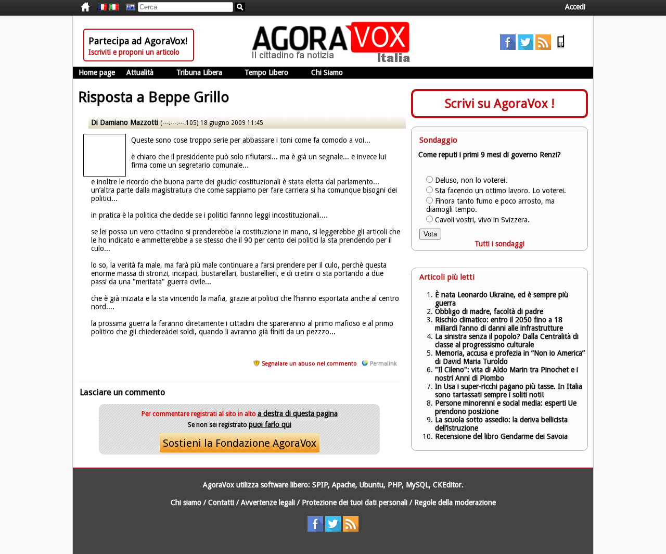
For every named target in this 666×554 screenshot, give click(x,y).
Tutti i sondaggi (499, 244)
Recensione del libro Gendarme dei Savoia (501, 436)
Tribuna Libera (199, 72)
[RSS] (543, 47)
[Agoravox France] (102, 7)
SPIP (320, 485)
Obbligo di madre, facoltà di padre (489, 311)
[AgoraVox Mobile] (561, 47)
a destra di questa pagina (298, 413)
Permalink (383, 363)
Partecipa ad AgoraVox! (137, 40)
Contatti (221, 502)
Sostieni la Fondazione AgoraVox (239, 443)
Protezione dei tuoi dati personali (354, 502)
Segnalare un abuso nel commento (309, 363)
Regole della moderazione (455, 502)
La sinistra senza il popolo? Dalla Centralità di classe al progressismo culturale (507, 340)
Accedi (575, 7)
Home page (97, 72)
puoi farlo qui (270, 424)
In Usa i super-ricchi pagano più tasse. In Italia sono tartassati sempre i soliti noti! (508, 390)
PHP (395, 485)
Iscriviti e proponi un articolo (134, 52)
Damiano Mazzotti (130, 122)
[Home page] (333, 60)
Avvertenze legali (268, 502)
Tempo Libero (266, 72)
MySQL (417, 485)
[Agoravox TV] (128, 7)
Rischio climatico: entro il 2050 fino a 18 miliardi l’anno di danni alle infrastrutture (500, 324)
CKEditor (447, 485)
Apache (343, 485)
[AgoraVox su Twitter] (525, 47)
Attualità (139, 72)
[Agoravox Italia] (114, 7)
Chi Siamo (327, 72)
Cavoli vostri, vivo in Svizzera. (482, 220)
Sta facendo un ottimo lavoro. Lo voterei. (500, 190)
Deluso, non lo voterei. (471, 180)
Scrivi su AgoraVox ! (500, 103)
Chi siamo (186, 502)
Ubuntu (371, 485)
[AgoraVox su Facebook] (508, 47)
